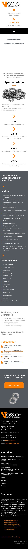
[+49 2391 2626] (14, 19)
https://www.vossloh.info (12, 443)
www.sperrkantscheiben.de (11, 524)
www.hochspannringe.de (11, 520)
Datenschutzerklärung (14, 537)
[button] (14, 31)
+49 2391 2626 (14, 23)
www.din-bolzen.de (9, 529)
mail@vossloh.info (10, 440)
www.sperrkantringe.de (10, 522)
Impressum (4, 537)
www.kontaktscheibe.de (10, 527)
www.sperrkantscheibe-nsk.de (12, 526)
